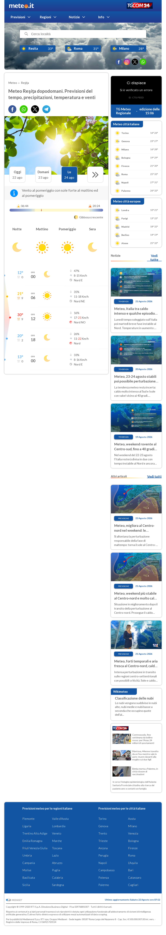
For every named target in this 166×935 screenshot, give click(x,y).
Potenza (103, 877)
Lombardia (58, 826)
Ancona (103, 848)
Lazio (55, 855)
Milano (132, 826)
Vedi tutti (154, 476)
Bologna (133, 841)
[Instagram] (127, 62)
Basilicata (28, 877)
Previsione (123, 518)
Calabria (57, 877)
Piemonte (28, 818)
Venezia (133, 833)
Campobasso (106, 870)
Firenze (133, 848)
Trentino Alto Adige (34, 833)
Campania (28, 863)
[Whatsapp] (24, 109)
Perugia (103, 855)
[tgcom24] (140, 5)
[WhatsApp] (143, 62)
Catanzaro (134, 877)
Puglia (56, 870)
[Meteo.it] (21, 6)
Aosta (132, 818)
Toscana (57, 848)
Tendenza (124, 301)
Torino (102, 818)
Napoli (102, 863)
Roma (131, 855)
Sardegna (58, 885)
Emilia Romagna (32, 841)
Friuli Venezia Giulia (34, 848)
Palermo (103, 885)
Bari (130, 870)
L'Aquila (133, 863)
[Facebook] (118, 62)
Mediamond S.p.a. (31, 919)
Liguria (26, 826)
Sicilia (26, 885)
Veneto (56, 833)
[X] (135, 62)
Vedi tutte (154, 258)
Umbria (27, 855)
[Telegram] (46, 109)
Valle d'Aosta (60, 818)
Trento (102, 833)
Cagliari (133, 885)
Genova (103, 826)
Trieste (103, 841)
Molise (26, 870)
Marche (57, 841)
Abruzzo (57, 863)
